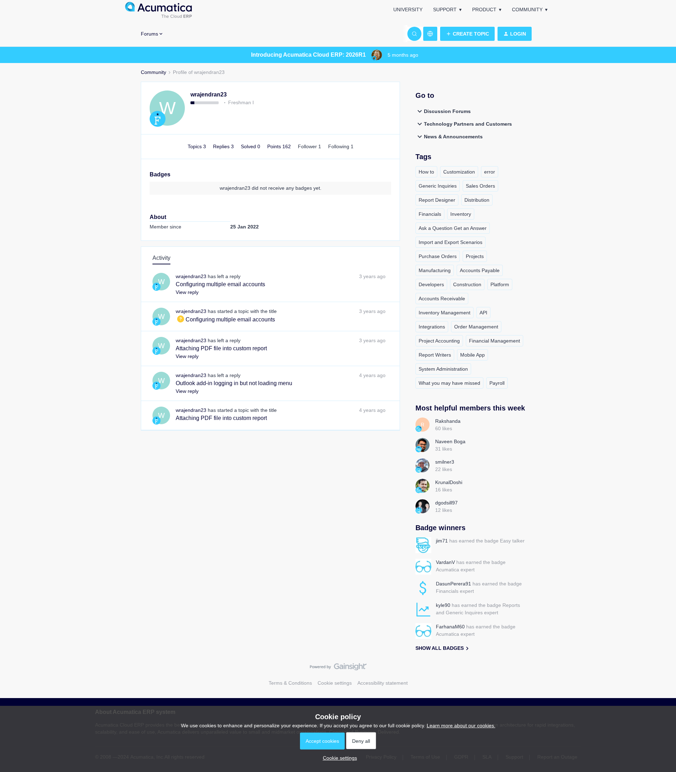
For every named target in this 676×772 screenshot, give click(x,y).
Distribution (476, 200)
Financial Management (494, 341)
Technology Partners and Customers (468, 124)
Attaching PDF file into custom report (221, 348)
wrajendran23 (208, 95)
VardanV (445, 562)
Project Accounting (439, 341)
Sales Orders (480, 186)
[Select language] (430, 34)
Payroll (497, 383)
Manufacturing (435, 270)
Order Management (476, 326)
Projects (475, 256)
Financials (430, 214)
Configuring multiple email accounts (220, 284)
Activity (161, 258)
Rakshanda (448, 421)
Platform (499, 284)
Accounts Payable (480, 270)
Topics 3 (197, 146)
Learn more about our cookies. (461, 725)
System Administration (443, 369)
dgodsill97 (446, 503)
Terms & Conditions (290, 683)
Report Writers (435, 355)
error (489, 172)
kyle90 (443, 605)
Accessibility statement (382, 683)
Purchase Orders (438, 256)
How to (426, 172)
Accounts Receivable (442, 298)
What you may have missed (449, 383)
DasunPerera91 (453, 583)
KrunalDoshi (448, 482)
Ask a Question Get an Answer (453, 228)
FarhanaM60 (450, 626)
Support (445, 9)
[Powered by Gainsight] (338, 668)
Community (527, 9)
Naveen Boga (450, 441)
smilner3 (444, 462)
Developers (431, 284)
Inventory (460, 214)
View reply (187, 292)
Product (484, 9)
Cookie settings (335, 683)
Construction (467, 284)
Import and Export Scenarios (450, 242)
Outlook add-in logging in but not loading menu (234, 383)
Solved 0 (251, 146)
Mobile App (472, 355)
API (483, 312)
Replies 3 (224, 146)
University (408, 9)
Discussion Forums (447, 111)
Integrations (432, 326)
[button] (467, 34)
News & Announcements (453, 136)
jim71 (442, 541)
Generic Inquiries (438, 186)
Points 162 (279, 146)
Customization (459, 172)
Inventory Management (444, 312)
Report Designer (437, 200)
